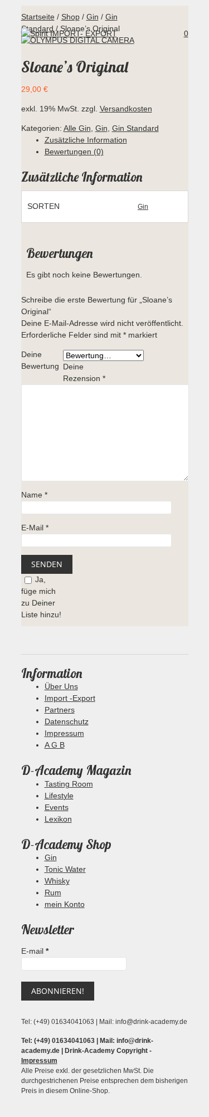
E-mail (34, 951)
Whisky (57, 880)
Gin (101, 128)
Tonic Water (65, 869)
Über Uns (61, 686)
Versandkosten (126, 108)
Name (34, 494)
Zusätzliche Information (86, 139)
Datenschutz (67, 721)
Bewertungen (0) (74, 151)
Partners (60, 709)
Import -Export (70, 698)
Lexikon (58, 818)
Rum (53, 892)
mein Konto (65, 904)
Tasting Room (69, 783)
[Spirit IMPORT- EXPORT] (69, 33)
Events (57, 807)
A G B (55, 744)
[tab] (116, 140)
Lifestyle (59, 795)
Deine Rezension (84, 372)
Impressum (64, 733)
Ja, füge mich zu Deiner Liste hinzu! (41, 597)
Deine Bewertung (40, 360)
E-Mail (34, 527)
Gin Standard (135, 128)
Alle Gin (77, 128)
